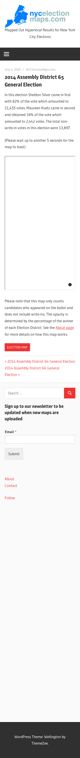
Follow (10, 497)
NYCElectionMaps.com (41, 69)
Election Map (17, 347)
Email (10, 432)
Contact (11, 485)
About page (65, 327)
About (9, 478)
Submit (14, 453)
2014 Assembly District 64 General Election (41, 361)
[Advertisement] (40, 552)
